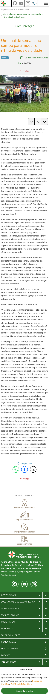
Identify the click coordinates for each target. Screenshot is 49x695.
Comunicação (22, 9)
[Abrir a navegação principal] (45, 3)
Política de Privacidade (21, 684)
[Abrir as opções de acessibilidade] (34, 3)
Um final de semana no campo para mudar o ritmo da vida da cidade (23, 15)
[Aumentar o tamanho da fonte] (44, 121)
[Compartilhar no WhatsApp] (16, 469)
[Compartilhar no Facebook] (24, 469)
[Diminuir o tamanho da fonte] (31, 121)
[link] (24, 70)
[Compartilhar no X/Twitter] (33, 469)
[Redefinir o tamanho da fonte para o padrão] (38, 121)
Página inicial (7, 9)
